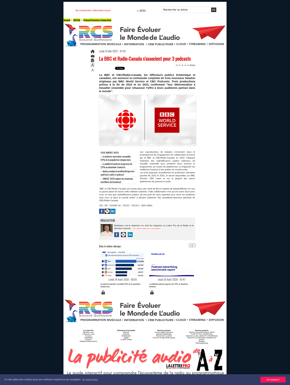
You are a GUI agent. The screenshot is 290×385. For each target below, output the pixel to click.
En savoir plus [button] (90, 379)
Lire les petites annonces (164, 332)
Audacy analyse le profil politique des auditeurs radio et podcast (117, 173)
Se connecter (83, 10)
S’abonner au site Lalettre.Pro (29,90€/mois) (202, 336)
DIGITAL (76, 20)
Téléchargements (201, 343)
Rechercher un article (164, 336)
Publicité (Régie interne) (88, 341)
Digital (126, 338)
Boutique (201, 341)
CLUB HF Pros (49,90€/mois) (202, 334)
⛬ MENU (141, 10)
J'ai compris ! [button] (273, 379)
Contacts (88, 339)
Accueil (67, 20)
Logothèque (88, 338)
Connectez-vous (88, 334)
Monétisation (126, 336)
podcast (126, 205)
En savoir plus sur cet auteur (147, 228)
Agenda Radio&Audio (164, 334)
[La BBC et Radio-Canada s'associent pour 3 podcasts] (147, 96)
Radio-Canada (146, 205)
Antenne (126, 332)
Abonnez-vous (88, 332)
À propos (88, 336)
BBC (106, 205)
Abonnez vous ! (102, 10)
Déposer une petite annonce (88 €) (201, 332)
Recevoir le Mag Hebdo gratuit (164, 338)
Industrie (126, 334)
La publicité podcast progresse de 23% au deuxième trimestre (116, 165)
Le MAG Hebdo (126, 339)
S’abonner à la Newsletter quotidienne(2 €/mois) (201, 338)
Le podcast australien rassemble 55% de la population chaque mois (116, 158)
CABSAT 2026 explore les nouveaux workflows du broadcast (117, 180)
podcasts (135, 205)
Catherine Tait (115, 205)
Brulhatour (108, 220)
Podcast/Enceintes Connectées (97, 20)
